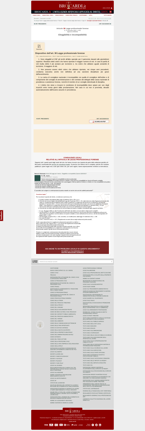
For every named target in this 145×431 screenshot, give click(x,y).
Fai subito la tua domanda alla (72, 250)
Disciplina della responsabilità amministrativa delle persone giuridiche (95, 295)
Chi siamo (86, 419)
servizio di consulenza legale (61, 164)
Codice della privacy (56, 305)
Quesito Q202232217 (81, 173)
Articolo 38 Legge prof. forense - (60, 173)
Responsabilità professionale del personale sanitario (94, 281)
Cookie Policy (80, 419)
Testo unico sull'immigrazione (92, 330)
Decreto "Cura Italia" (56, 363)
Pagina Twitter (96, 424)
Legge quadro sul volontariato (93, 298)
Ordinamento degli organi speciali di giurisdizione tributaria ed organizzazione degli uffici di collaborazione (96, 385)
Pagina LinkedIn (100, 424)
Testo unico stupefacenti (91, 333)
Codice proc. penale (71, 15)
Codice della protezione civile (59, 341)
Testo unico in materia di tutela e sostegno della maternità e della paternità (96, 318)
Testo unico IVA (87, 365)
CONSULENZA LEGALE (104, 18)
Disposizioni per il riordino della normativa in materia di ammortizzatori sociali (64, 397)
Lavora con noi (72, 421)
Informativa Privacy (72, 419)
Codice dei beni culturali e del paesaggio (63, 312)
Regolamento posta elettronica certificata (97, 393)
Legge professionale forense (50, 20)
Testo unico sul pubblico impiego (93, 321)
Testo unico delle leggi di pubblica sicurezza (97, 335)
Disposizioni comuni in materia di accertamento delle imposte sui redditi (95, 368)
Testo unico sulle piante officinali (94, 352)
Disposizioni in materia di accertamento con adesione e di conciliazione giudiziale (96, 377)
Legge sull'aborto (56, 351)
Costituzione (83, 15)
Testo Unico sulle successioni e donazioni (96, 358)
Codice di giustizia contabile (59, 327)
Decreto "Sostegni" (56, 358)
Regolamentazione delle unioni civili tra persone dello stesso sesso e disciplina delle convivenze (63, 369)
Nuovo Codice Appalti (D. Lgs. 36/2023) (61, 270)
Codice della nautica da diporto (60, 330)
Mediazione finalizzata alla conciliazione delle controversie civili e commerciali (95, 307)
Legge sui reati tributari (90, 315)
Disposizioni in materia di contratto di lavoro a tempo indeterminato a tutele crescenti (64, 389)
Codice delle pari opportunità (59, 325)
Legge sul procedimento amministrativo (95, 289)
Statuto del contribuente (91, 388)
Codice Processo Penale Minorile (60, 298)
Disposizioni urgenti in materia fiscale (95, 374)
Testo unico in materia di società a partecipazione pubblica (93, 355)
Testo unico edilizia (89, 328)
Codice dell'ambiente (56, 321)
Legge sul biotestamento (58, 378)
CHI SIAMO (92, 18)
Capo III (91, 20)
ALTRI (90, 15)
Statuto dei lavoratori (57, 383)
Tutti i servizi (107, 15)
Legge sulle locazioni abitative (93, 284)
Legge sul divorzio (56, 365)
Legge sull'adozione (56, 372)
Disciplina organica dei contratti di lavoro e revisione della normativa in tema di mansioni (64, 386)
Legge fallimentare (89, 270)
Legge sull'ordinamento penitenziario (95, 310)
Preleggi (53, 275)
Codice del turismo (56, 318)
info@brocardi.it (63, 419)
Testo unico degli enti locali (92, 323)
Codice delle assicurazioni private (61, 309)
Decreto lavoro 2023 (56, 354)
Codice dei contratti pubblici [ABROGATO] (63, 314)
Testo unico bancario (89, 326)
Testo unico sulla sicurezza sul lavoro (95, 348)
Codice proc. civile (47, 15)
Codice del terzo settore (58, 339)
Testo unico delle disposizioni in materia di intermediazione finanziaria (96, 345)
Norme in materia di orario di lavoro (61, 402)
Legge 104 (53, 380)
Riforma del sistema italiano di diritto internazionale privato (95, 313)
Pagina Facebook (93, 424)
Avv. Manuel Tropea (77, 416)
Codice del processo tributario (60, 302)
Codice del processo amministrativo (61, 316)
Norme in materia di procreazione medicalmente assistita (60, 375)
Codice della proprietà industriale (61, 332)
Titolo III (69, 20)
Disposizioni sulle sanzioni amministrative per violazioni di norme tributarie (96, 381)
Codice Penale (59, 15)
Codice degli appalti (56, 346)
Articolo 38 (105, 20)
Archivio (91, 419)
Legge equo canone (89, 286)
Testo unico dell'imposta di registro (94, 363)
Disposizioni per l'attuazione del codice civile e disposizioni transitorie (64, 278)
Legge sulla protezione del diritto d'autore (97, 272)
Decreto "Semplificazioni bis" (59, 356)
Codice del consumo (56, 307)
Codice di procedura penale (59, 292)
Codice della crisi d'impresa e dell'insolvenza (64, 343)
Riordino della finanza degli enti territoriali (97, 391)
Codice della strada (56, 300)
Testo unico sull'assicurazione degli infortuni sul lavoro (94, 338)
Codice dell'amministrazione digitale (61, 334)
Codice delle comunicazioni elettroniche (63, 323)
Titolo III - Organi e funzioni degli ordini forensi (62, 56)
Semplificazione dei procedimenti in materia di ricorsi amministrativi (96, 292)
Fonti (40, 20)
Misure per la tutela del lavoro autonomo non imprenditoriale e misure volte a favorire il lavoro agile (65, 393)
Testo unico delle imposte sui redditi (94, 360)
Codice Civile (36, 15)
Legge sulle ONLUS (88, 300)
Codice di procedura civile (58, 280)
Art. (40, 24)
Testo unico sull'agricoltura (92, 350)
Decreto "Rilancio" (56, 361)
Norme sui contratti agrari (91, 278)
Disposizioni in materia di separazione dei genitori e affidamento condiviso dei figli (63, 349)
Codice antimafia (55, 337)
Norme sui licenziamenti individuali (61, 400)
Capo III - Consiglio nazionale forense (80, 56)
